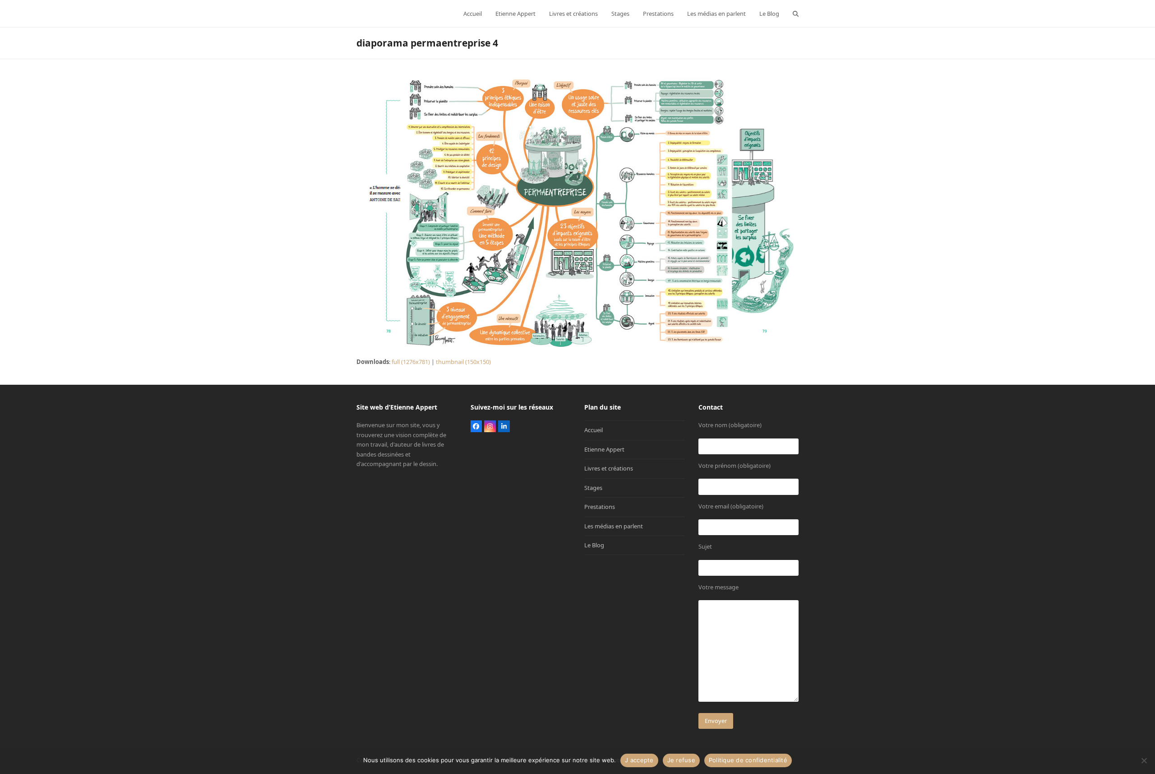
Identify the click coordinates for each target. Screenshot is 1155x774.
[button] (795, 13)
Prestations (599, 507)
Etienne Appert (604, 449)
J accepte (639, 760)
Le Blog (594, 545)
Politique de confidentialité (748, 760)
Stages (593, 488)
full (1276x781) (411, 362)
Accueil (593, 430)
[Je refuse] (1143, 760)
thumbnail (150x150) (463, 362)
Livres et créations (608, 468)
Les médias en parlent (613, 526)
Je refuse (681, 760)
